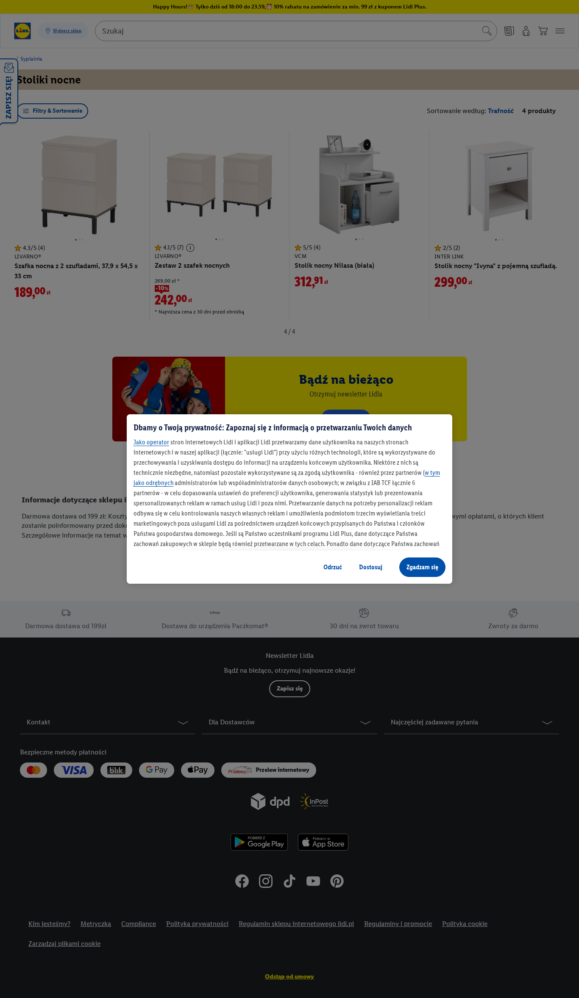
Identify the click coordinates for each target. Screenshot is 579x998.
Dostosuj (370, 567)
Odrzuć (332, 567)
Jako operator (151, 442)
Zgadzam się (422, 567)
